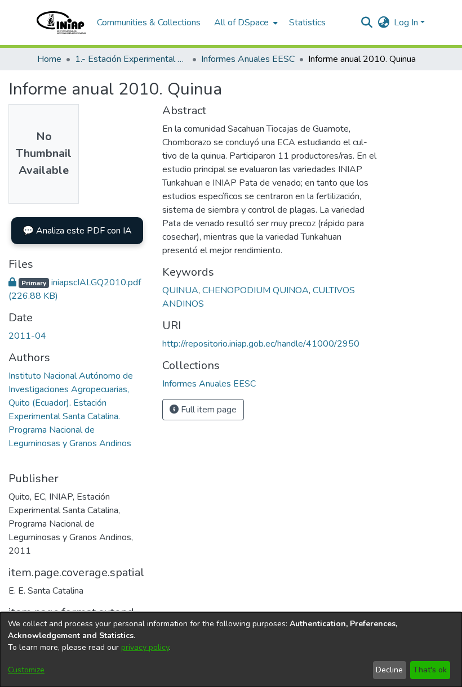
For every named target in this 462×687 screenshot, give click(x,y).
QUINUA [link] (180, 290)
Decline (389, 669)
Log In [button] (407, 22)
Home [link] (49, 59)
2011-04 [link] (27, 336)
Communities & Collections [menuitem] (149, 22)
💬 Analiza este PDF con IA (77, 230)
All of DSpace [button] (241, 22)
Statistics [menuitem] (307, 22)
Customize (26, 669)
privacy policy (145, 647)
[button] (61, 22)
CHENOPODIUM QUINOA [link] (255, 290)
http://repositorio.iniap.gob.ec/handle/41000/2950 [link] (260, 344)
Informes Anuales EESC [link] (248, 59)
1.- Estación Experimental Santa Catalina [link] (131, 59)
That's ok (430, 669)
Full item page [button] (208, 409)
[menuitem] (245, 22)
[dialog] (231, 649)
